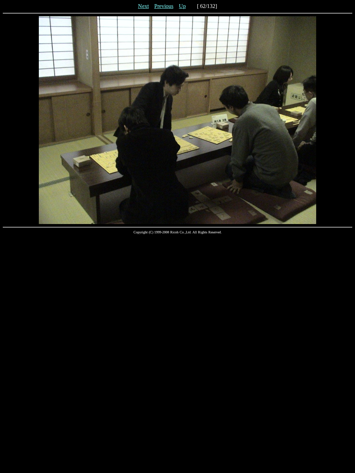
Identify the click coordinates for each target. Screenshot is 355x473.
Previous (163, 6)
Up (182, 6)
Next (143, 6)
